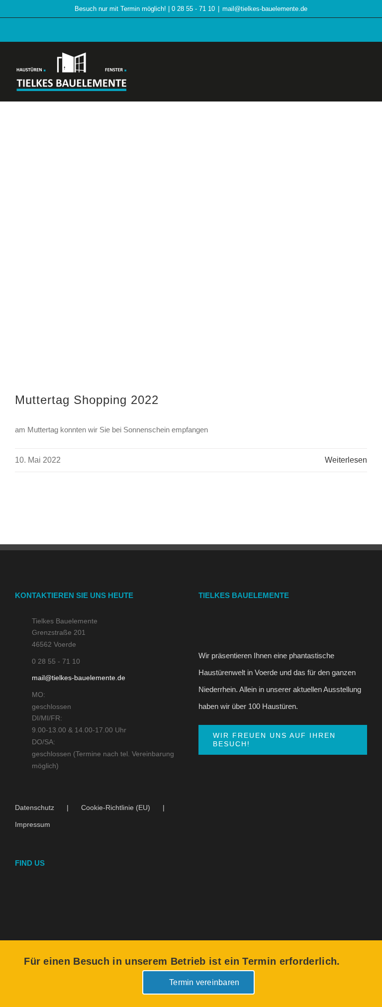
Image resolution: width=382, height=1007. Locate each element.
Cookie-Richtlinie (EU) (115, 807)
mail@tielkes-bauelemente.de (264, 8)
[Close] (358, 968)
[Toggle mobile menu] (363, 70)
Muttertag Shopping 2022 (87, 399)
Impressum (32, 824)
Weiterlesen (346, 460)
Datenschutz (34, 807)
